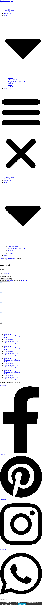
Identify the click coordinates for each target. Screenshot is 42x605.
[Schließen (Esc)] (6, 599)
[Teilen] (4, 599)
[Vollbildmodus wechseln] (3, 599)
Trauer (10, 85)
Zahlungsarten (8, 339)
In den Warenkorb (6, 278)
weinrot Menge (4, 276)
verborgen (11, 259)
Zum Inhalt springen (6, 1)
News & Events (9, 10)
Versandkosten (7, 273)
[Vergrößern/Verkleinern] (1, 599)
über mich (7, 12)
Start (1, 259)
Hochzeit (10, 78)
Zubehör (10, 86)
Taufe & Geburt (13, 79)
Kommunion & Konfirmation (17, 81)
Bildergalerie (8, 13)
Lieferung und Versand (11, 341)
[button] (21, 133)
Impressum (7, 334)
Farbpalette (24, 280)
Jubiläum (10, 83)
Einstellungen (22, 604)
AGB (5, 338)
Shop (5, 259)
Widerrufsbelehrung (10, 343)
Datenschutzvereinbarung (12, 336)
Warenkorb (7, 88)
